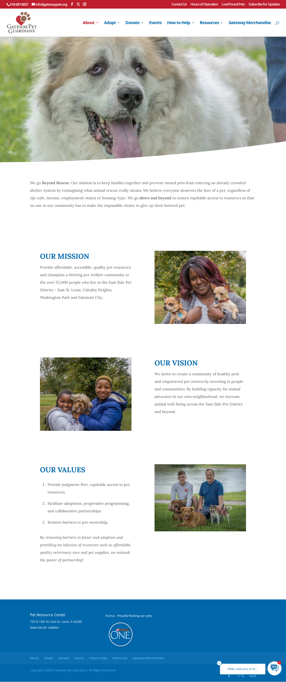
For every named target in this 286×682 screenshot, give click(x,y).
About (88, 23)
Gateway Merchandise (250, 23)
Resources (209, 23)
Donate (132, 23)
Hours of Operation (204, 4)
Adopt (110, 23)
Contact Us (179, 4)
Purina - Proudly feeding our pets (128, 616)
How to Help (178, 23)
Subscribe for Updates (264, 4)
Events (155, 23)
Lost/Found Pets (233, 4)
